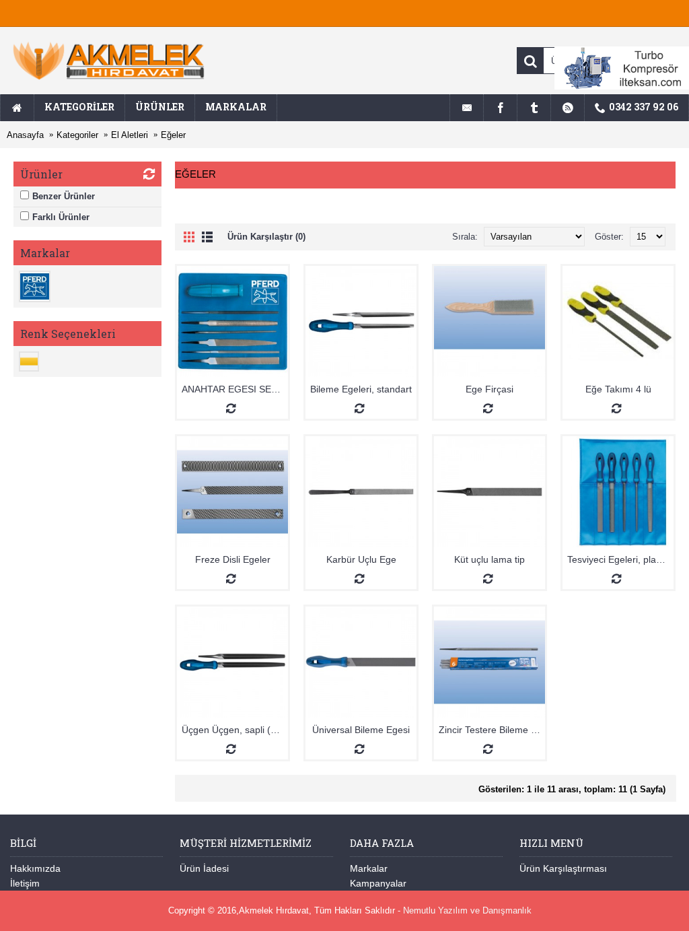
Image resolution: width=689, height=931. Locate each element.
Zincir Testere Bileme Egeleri (492, 729)
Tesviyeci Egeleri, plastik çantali (620, 559)
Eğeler (173, 135)
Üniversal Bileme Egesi (361, 729)
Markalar (369, 868)
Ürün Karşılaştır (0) (266, 237)
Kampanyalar (378, 883)
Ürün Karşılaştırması (563, 868)
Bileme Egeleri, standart (361, 389)
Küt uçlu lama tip (489, 559)
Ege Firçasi (489, 389)
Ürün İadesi (204, 868)
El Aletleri (129, 135)
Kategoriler (77, 135)
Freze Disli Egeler (232, 559)
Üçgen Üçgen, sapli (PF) (234, 729)
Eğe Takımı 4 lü (618, 389)
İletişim (25, 883)
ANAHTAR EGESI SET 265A (235, 389)
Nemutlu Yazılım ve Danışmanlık (467, 910)
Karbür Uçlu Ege (361, 559)
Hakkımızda (35, 868)
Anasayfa (25, 135)
